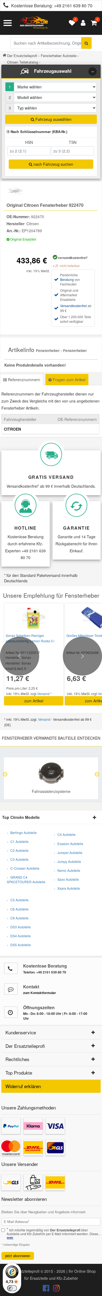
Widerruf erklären (23, 1086)
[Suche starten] (86, 43)
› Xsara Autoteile (67, 888)
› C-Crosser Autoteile (23, 868)
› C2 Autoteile (18, 850)
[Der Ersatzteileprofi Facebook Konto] (46, 1289)
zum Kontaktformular (39, 992)
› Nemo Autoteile (67, 870)
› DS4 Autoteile (19, 935)
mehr (10, 1237)
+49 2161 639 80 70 (73, 5)
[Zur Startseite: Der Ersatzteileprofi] (34, 23)
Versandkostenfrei (73, 305)
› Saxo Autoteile (66, 879)
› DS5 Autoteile (19, 944)
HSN (29, 142)
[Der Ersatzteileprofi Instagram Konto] (55, 1289)
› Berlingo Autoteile (22, 832)
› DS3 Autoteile (19, 927)
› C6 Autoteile (18, 909)
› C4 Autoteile (65, 834)
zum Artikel (33, 700)
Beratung (67, 279)
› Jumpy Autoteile (67, 861)
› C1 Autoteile (18, 841)
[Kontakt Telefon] (11, 968)
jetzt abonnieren (17, 1255)
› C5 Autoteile (18, 900)
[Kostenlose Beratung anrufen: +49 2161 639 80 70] (4, 6)
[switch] (12, 1288)
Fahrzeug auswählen (53, 119)
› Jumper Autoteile (68, 852)
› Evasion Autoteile (68, 843)
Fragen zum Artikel (68, 379)
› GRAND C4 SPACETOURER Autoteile (26, 879)
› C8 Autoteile (18, 918)
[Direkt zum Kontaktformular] (11, 989)
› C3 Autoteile (18, 859)
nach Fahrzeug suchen (52, 164)
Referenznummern (23, 379)
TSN (72, 142)
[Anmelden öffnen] (82, 23)
